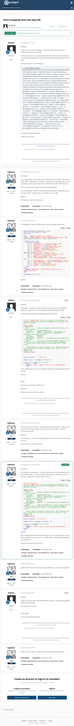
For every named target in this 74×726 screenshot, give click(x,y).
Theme (23, 721)
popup (68, 228)
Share (53, 26)
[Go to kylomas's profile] (11, 178)
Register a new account (22, 697)
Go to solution (10, 33)
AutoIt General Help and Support (31, 27)
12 (12, 59)
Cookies (50, 721)
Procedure (36, 206)
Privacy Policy (33, 721)
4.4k (10, 191)
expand (63, 228)
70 (15, 191)
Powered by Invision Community (37, 723)
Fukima (13, 25)
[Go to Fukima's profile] (5, 26)
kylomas (11, 172)
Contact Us (42, 721)
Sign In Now (52, 697)
